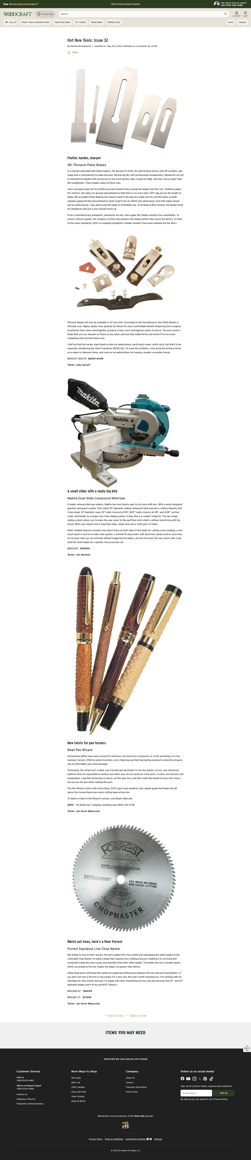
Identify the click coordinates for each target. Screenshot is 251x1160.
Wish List (75, 1082)
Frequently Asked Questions (30, 1104)
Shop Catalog (77, 1096)
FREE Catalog (78, 1087)
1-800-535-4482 (25, 1080)
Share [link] (75, 52)
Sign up (223, 1093)
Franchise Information (136, 1087)
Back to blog (115, 1015)
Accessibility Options (136, 1139)
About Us (130, 1078)
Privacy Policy (220, 1099)
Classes (242, 22)
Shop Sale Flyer (78, 1092)
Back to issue (138, 1015)
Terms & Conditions (114, 1139)
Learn (230, 22)
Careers (129, 1082)
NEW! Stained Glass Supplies (125, 4)
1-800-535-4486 (25, 1088)
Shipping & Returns (26, 1099)
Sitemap (158, 1139)
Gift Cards (76, 1078)
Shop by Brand (78, 1101)
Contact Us (22, 1094)
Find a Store (132, 1092)
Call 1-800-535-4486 (232, 5)
